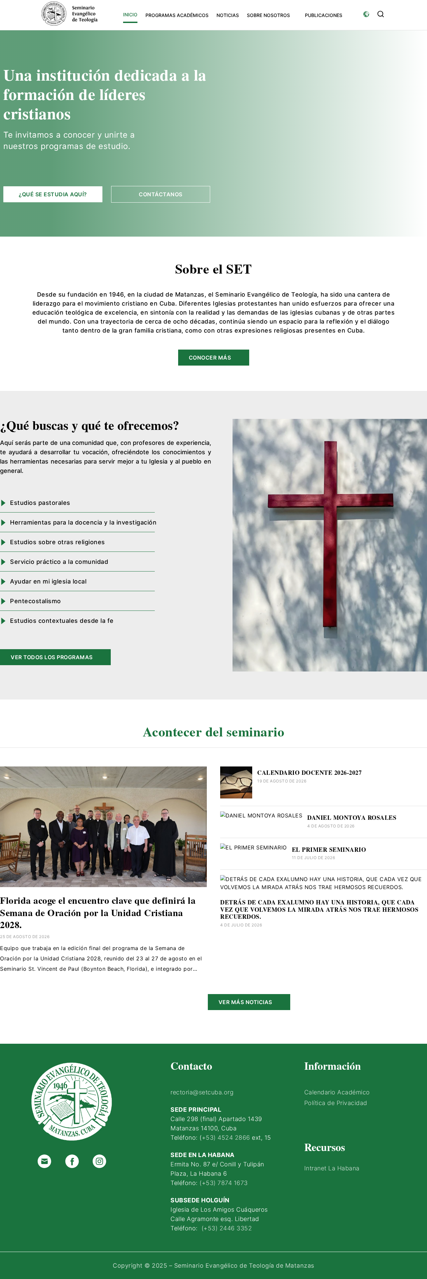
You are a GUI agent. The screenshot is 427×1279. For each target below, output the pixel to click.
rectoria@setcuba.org (202, 1092)
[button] (381, 14)
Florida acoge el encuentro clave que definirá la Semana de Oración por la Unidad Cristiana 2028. (97, 912)
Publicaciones (323, 15)
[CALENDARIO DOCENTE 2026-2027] (236, 796)
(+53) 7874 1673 (223, 1182)
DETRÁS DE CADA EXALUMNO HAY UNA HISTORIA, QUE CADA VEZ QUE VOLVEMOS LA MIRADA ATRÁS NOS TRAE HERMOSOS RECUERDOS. (319, 909)
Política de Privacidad (335, 1102)
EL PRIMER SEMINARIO (329, 849)
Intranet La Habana (332, 1168)
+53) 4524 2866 (226, 1137)
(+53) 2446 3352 (226, 1228)
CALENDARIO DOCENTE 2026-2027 (309, 772)
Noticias (228, 15)
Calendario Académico (337, 1092)
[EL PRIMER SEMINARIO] (253, 847)
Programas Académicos (176, 15)
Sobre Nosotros (268, 15)
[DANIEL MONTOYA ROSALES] (261, 815)
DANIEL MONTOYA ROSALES (351, 817)
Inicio (130, 14)
